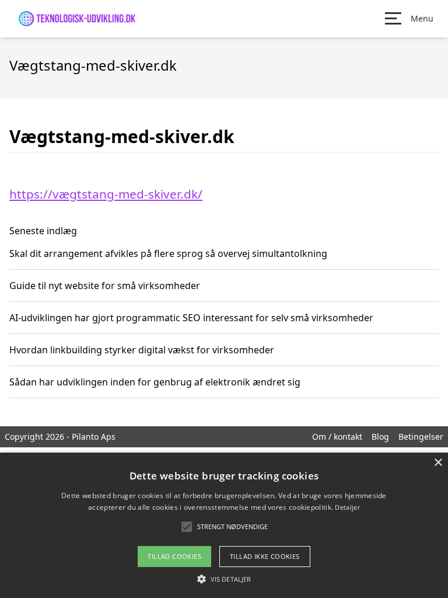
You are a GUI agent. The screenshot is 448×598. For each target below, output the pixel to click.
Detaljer (347, 507)
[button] (224, 579)
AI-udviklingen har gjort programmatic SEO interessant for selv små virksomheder (191, 317)
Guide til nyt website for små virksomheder (104, 285)
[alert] (224, 525)
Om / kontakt (337, 436)
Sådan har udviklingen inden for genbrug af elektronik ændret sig (154, 382)
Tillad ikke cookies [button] (265, 556)
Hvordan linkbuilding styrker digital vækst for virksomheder (141, 349)
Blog (380, 436)
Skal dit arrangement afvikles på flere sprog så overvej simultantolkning (168, 253)
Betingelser (420, 436)
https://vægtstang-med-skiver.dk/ (105, 194)
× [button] (437, 462)
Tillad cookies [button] (174, 556)
